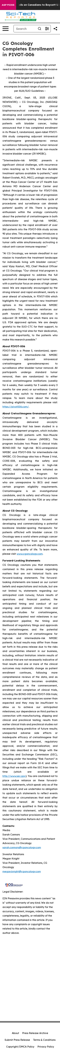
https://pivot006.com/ (15, 406)
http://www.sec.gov (14, 776)
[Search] (39, 28)
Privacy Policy (45, 1046)
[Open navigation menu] (5, 29)
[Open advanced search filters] (47, 28)
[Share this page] (55, 29)
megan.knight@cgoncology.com (21, 871)
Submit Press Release (17, 1039)
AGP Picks (8, 5)
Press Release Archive (35, 1033)
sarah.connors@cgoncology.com (21, 847)
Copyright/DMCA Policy (20, 1046)
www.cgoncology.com (30, 553)
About (15, 1033)
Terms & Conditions (44, 1039)
